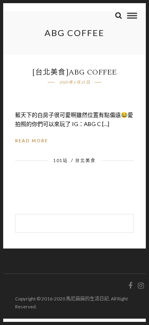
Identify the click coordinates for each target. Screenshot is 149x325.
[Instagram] (140, 286)
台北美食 (85, 160)
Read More (31, 140)
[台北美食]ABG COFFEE (74, 72)
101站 (60, 160)
